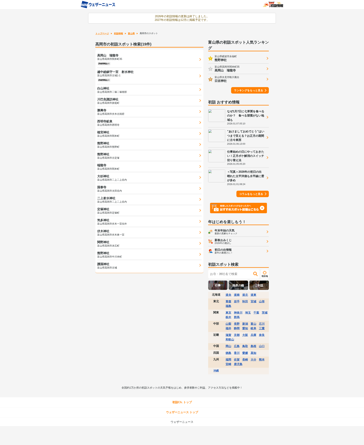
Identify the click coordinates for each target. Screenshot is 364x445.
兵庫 (253, 334)
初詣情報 (118, 33)
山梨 (228, 323)
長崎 (245, 359)
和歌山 (230, 339)
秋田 (245, 301)
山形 (262, 301)
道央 (228, 294)
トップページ (102, 33)
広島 (237, 346)
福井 (228, 328)
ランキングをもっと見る (248, 90)
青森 (228, 301)
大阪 (245, 334)
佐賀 (237, 359)
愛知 (245, 328)
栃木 (228, 317)
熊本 (262, 359)
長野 (237, 323)
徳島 (228, 352)
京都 (237, 334)
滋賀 (228, 334)
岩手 (237, 301)
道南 (237, 294)
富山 (253, 323)
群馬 (237, 317)
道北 (245, 294)
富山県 (131, 33)
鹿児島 (238, 364)
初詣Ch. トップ (182, 402)
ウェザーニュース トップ (182, 412)
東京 (228, 312)
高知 (253, 352)
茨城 (265, 312)
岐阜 (253, 328)
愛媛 (245, 352)
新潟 (245, 323)
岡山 (228, 346)
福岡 (228, 359)
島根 (253, 346)
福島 (228, 306)
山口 (262, 346)
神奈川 (238, 312)
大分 (253, 359)
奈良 (262, 334)
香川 (237, 352)
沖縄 (216, 370)
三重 (262, 328)
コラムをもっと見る (251, 193)
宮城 (253, 301)
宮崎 (228, 364)
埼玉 (248, 312)
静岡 (237, 328)
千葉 (256, 312)
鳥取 (245, 346)
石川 (262, 323)
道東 (253, 294)
